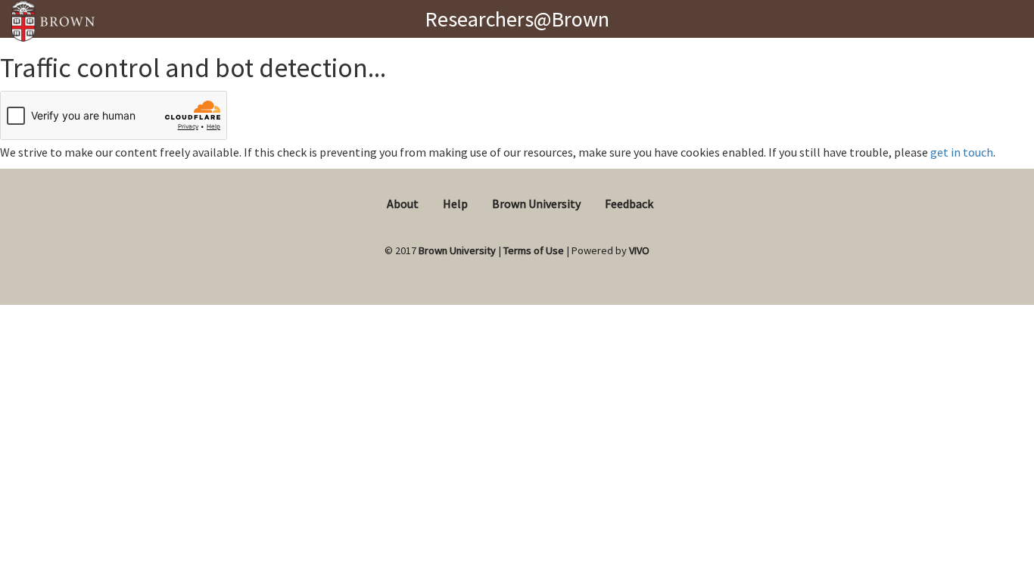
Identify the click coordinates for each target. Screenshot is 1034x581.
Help (455, 203)
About (403, 203)
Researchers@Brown (517, 19)
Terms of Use (533, 250)
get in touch (961, 152)
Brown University (536, 203)
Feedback (629, 203)
